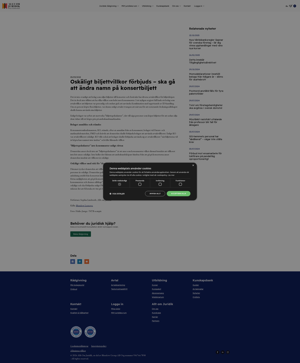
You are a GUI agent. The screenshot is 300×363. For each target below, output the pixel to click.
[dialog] (150, 181)
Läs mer (171, 175)
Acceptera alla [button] (178, 193)
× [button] (193, 165)
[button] (117, 193)
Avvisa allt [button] (155, 193)
